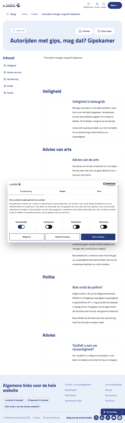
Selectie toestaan (62, 237)
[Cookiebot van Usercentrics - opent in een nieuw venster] (105, 184)
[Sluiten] (122, 412)
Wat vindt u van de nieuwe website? (22, 406)
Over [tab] (99, 191)
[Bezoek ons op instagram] (96, 417)
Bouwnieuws (111, 395)
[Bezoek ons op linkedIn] (102, 417)
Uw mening (112, 411)
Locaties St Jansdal (14, 400)
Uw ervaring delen (113, 384)
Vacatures (109, 400)
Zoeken (103, 7)
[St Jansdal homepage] (11, 5)
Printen (86, 31)
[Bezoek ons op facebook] (107, 417)
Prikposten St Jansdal (38, 400)
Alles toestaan (98, 237)
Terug (13, 14)
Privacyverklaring (51, 417)
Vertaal (97, 7)
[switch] (48, 227)
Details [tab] (63, 191)
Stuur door (106, 31)
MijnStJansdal (88, 7)
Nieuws (108, 390)
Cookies (36, 417)
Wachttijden (70, 395)
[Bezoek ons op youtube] (113, 417)
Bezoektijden (71, 390)
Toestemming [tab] (26, 191)
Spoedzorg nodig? (73, 400)
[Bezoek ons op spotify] (119, 417)
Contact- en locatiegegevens (78, 384)
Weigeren (27, 237)
